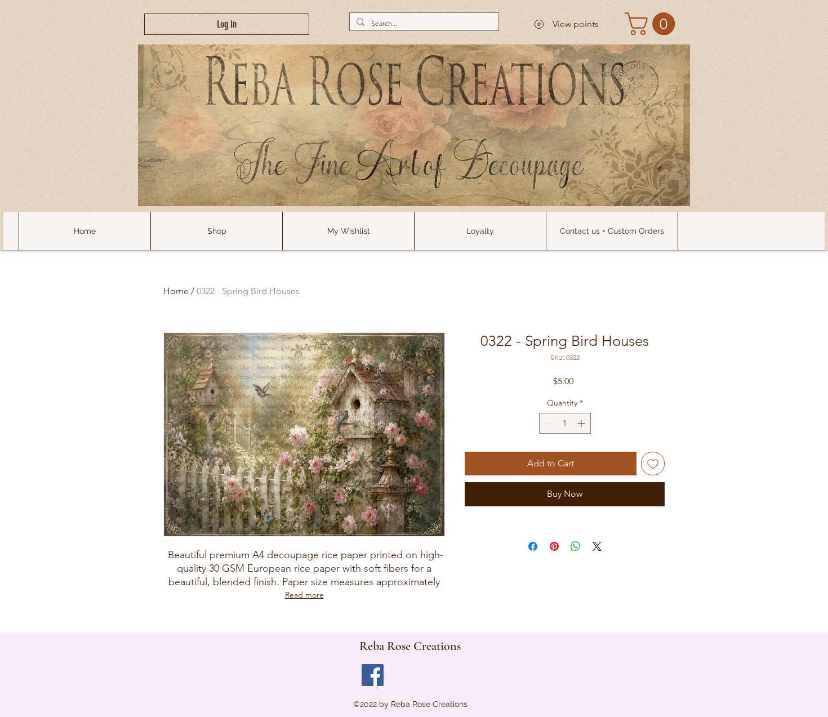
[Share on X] (597, 546)
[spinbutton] (565, 423)
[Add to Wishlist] (653, 463)
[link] (652, 23)
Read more (304, 595)
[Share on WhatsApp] (575, 546)
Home (176, 291)
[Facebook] (373, 675)
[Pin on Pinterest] (554, 546)
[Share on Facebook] (533, 546)
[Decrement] (548, 423)
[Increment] (582, 423)
